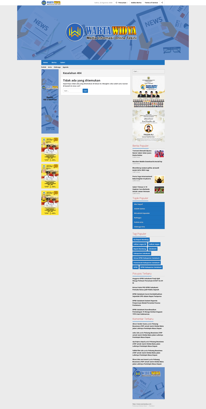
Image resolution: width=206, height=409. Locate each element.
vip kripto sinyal (139, 342)
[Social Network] (162, 2)
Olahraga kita (139, 227)
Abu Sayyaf (138, 204)
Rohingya (137, 218)
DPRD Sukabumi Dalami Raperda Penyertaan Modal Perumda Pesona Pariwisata (146, 303)
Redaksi (151, 406)
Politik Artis (138, 222)
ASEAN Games (139, 209)
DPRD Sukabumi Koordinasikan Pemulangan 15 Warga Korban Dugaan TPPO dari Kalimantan (147, 312)
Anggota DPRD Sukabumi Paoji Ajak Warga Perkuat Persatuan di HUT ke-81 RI (148, 280)
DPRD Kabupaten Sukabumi (151, 267)
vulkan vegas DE (140, 244)
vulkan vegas (154, 244)
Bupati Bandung (140, 249)
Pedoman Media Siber (140, 406)
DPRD (136, 267)
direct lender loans (140, 324)
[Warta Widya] (51, 3)
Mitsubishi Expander (142, 213)
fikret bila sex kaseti (141, 359)
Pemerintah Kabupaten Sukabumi (147, 263)
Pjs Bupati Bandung (141, 240)
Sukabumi (152, 249)
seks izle (136, 333)
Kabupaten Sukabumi (142, 253)
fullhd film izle (138, 350)
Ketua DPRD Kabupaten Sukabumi (147, 258)
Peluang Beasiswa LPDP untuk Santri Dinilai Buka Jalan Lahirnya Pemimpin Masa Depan (148, 326)
